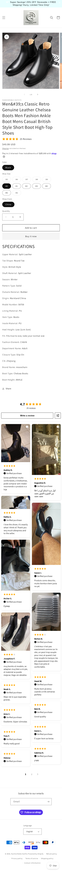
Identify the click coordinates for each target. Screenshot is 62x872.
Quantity (6, 211)
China (8, 204)
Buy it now (31, 236)
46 (18, 193)
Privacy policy (17, 858)
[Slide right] (37, 94)
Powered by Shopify (35, 854)
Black (8, 167)
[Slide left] (24, 94)
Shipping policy (47, 858)
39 (48, 180)
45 (6, 192)
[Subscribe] (48, 801)
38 (38, 180)
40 (6, 186)
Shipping (5, 148)
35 (8, 180)
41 (16, 186)
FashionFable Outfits (19, 854)
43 (36, 186)
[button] (3, 17)
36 (18, 180)
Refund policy (51, 854)
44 (46, 186)
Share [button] (8, 388)
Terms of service (31, 858)
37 (28, 180)
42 (26, 186)
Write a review (27, 415)
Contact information (32, 863)
